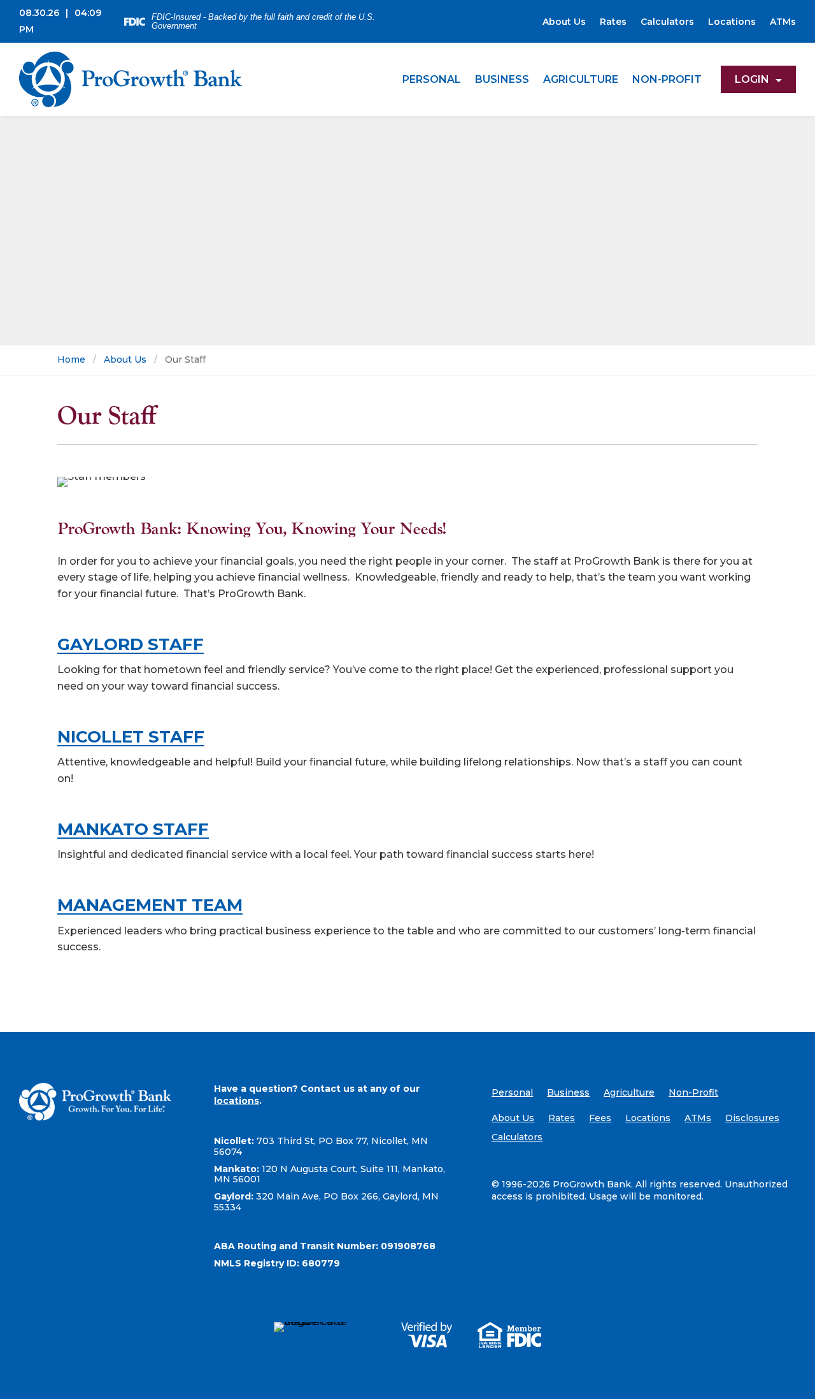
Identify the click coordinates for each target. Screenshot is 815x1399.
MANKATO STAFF (133, 829)
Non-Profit (667, 79)
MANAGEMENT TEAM (150, 905)
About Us (564, 22)
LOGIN (752, 79)
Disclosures (752, 1118)
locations (236, 1100)
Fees (600, 1118)
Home (71, 359)
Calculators (667, 22)
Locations (732, 22)
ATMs (783, 22)
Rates (613, 22)
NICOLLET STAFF (130, 737)
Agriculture (580, 79)
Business (502, 79)
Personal (431, 79)
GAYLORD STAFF (130, 644)
